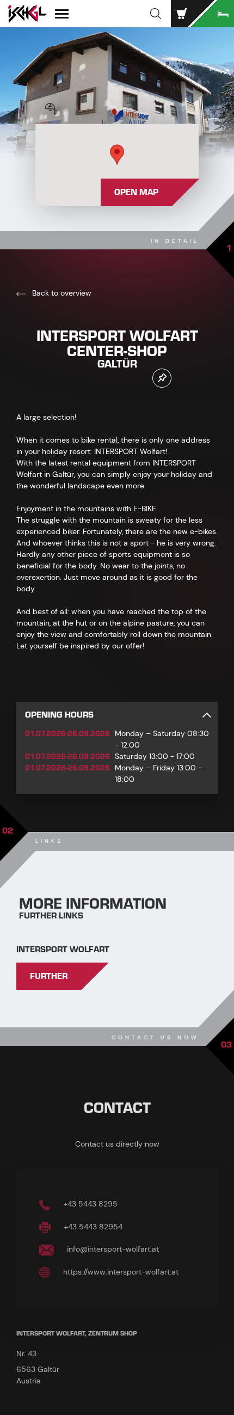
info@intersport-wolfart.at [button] (112, 1249)
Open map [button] (136, 192)
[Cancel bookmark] (162, 378)
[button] (156, 13)
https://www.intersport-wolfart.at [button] (119, 1272)
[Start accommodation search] (212, 13)
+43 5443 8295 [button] (89, 1204)
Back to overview (60, 293)
